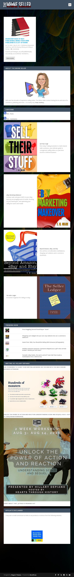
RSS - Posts (10, 114)
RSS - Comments (11, 119)
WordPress (33, 575)
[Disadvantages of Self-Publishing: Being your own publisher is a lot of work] (20, 26)
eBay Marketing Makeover (13, 195)
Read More (10, 58)
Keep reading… (40, 102)
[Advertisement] (37, 558)
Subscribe (66, 573)
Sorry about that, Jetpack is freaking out (19, 503)
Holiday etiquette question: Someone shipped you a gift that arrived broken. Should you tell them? (44, 349)
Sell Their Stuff (44, 144)
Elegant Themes (16, 575)
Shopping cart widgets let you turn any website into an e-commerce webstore (44, 336)
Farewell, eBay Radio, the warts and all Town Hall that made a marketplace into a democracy (42, 355)
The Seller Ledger (11, 295)
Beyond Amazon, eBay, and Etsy (49, 249)
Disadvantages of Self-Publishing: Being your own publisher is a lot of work (17, 41)
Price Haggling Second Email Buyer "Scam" (35, 329)
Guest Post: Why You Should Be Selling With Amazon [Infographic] (43, 342)
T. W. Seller (10, 45)
